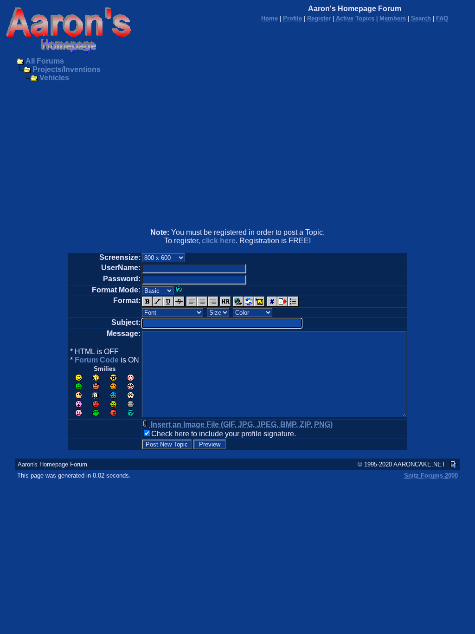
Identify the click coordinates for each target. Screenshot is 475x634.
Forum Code (97, 360)
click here (219, 241)
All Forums (45, 61)
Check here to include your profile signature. (223, 434)
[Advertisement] (237, 156)
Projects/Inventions (66, 69)
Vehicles (54, 78)
